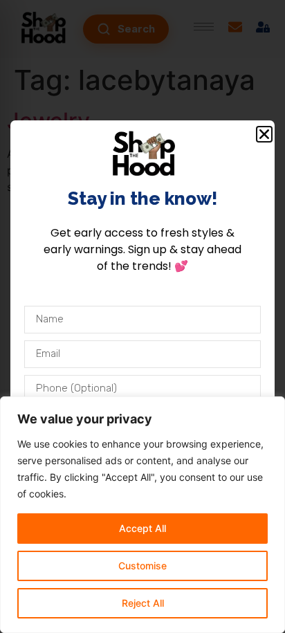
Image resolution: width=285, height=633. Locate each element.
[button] (264, 134)
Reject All (143, 603)
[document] (142, 316)
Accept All (142, 528)
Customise (142, 565)
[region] (142, 514)
